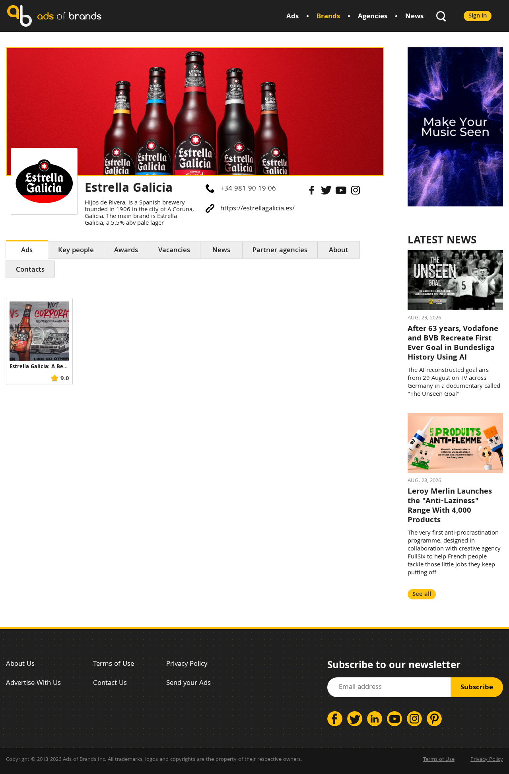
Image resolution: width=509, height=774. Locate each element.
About (338, 251)
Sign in (477, 16)
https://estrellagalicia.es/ (257, 209)
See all (421, 594)
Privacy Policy (186, 664)
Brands (328, 17)
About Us (20, 664)
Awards (126, 251)
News (414, 17)
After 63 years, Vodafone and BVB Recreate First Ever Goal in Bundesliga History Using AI (453, 343)
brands (69, 16)
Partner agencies (280, 251)
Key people (76, 251)
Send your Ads (188, 683)
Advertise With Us (33, 683)
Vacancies (174, 251)
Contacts (30, 270)
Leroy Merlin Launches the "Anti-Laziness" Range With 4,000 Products (450, 506)
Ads (292, 17)
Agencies (372, 17)
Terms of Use (113, 664)
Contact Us (110, 683)
